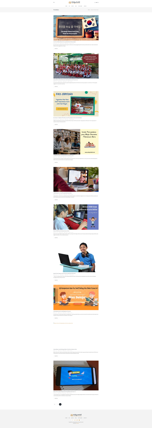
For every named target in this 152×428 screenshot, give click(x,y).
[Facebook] (95, 2)
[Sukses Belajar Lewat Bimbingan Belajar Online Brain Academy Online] (76, 335)
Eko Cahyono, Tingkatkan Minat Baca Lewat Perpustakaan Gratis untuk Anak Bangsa (67, 117)
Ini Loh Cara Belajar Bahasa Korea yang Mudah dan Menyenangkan (64, 41)
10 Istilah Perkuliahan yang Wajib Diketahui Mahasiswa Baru (63, 155)
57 (72, 119)
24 (72, 43)
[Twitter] (96, 2)
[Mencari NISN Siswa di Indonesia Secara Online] (76, 217)
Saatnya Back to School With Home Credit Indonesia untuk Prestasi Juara (65, 79)
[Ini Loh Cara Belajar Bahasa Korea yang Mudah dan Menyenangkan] (76, 28)
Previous (54, 404)
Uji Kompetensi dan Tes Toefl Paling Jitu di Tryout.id (62, 311)
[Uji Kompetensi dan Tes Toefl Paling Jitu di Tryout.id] (76, 297)
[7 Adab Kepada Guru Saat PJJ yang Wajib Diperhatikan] (76, 179)
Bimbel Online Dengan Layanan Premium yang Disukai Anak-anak (64, 273)
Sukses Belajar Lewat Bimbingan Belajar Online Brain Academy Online (65, 349)
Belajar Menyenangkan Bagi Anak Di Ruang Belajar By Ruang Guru (64, 391)
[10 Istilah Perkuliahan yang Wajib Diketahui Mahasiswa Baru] (76, 141)
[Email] (79, 420)
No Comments (70, 81)
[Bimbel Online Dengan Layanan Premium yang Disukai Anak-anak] (76, 257)
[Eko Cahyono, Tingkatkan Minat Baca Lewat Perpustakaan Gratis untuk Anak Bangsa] (76, 104)
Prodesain (77, 423)
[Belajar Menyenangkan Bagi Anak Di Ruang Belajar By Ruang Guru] (76, 375)
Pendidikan (67, 43)
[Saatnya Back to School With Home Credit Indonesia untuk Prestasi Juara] (76, 66)
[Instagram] (98, 2)
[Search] (54, 2)
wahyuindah (62, 43)
